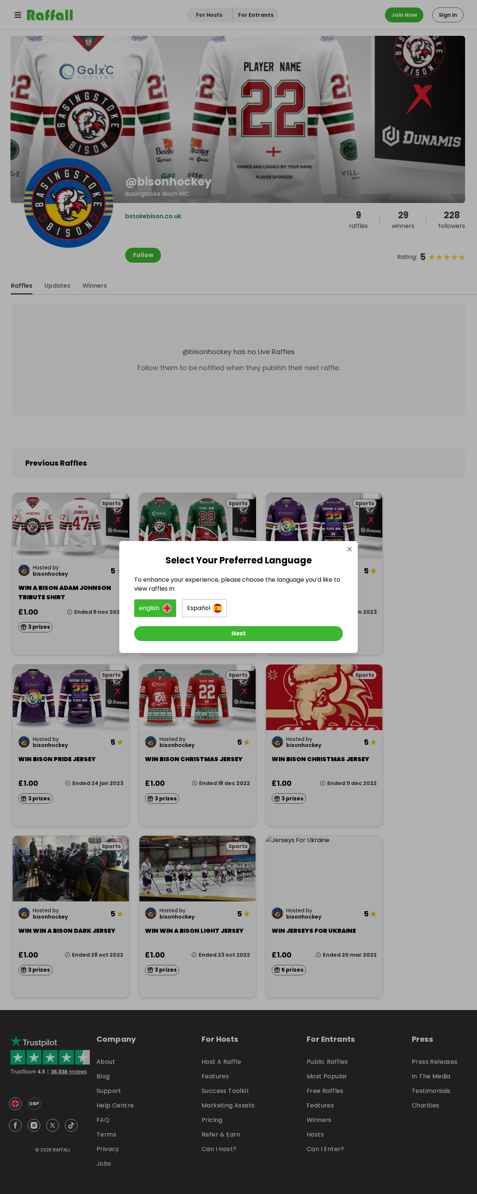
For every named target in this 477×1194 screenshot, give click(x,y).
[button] (155, 608)
